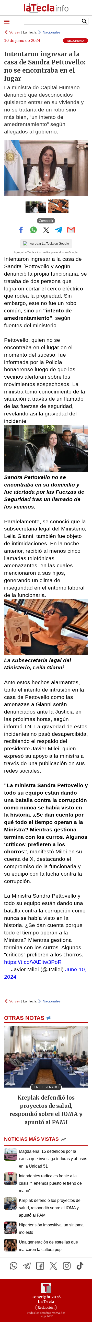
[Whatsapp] (13, 1266)
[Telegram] (27, 1266)
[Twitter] (53, 1266)
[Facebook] (40, 1266)
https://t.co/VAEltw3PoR (33, 962)
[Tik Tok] (80, 1266)
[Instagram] (67, 1266)
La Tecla (30, 32)
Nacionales (52, 32)
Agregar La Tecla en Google (49, 243)
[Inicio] (46, 7)
